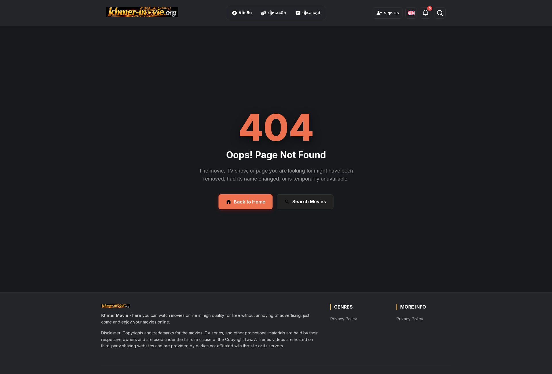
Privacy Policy (343, 318)
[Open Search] (440, 13)
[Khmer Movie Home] (142, 12)
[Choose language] (411, 13)
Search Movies (309, 201)
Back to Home (249, 202)
